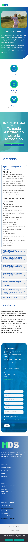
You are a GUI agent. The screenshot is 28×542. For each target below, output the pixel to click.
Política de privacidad (14, 526)
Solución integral (6, 467)
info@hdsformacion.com (7, 508)
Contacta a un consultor (14, 145)
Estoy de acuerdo (9, 540)
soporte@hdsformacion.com (8, 518)
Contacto (4, 476)
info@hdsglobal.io (8, 379)
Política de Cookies (14, 530)
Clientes (3, 473)
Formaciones (5, 470)
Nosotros (4, 464)
